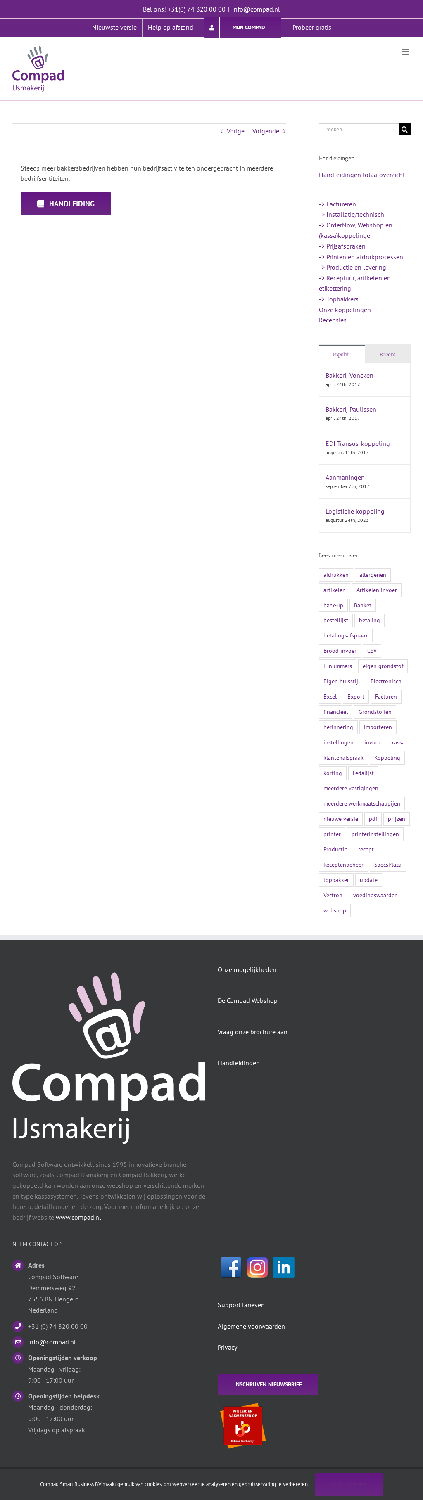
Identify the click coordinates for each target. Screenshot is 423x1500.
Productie (335, 849)
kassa (398, 742)
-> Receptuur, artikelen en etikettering (355, 283)
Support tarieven (241, 1305)
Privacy (227, 1347)
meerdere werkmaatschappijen (361, 803)
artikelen (334, 590)
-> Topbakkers (339, 299)
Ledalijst (363, 773)
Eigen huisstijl (341, 681)
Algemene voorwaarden (251, 1326)
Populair (342, 354)
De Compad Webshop (248, 1000)
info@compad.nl (256, 9)
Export (355, 696)
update (369, 880)
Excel (330, 696)
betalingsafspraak (345, 635)
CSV (372, 650)
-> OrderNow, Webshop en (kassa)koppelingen (355, 230)
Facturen (386, 696)
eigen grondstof (383, 666)
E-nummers (337, 666)
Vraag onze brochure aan (253, 1032)
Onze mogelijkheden (247, 969)
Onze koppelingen (345, 310)
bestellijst (335, 620)
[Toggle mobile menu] (406, 51)
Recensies (333, 320)
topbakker (336, 880)
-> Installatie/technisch (351, 214)
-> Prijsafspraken (342, 246)
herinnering (338, 727)
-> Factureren (337, 204)
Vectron (332, 895)
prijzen (396, 818)
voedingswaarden (375, 895)
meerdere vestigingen (350, 788)
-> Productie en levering (352, 267)
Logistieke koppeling (355, 511)
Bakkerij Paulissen (351, 409)
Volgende (265, 131)
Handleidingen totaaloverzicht (362, 175)
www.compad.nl (78, 1217)
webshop (334, 910)
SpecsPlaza (388, 864)
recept (366, 849)
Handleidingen (239, 1063)
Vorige (236, 131)
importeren (378, 727)
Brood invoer (339, 650)
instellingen (338, 742)
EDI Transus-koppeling (358, 443)
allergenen (372, 574)
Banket (362, 605)
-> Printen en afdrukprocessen (361, 257)
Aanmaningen (345, 477)
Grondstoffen (375, 712)
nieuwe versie (340, 818)
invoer (372, 742)
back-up (333, 605)
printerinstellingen (375, 834)
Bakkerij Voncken (349, 375)
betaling (369, 620)
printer (332, 834)
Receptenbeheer (343, 864)
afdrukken (336, 574)
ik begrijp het (349, 1484)
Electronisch (386, 681)
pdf (373, 818)
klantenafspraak (343, 757)
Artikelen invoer (376, 590)
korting (332, 773)
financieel (335, 712)
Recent (388, 354)
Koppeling (387, 757)
